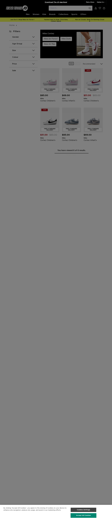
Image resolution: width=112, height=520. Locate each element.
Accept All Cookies (83, 515)
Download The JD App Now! (56, 2)
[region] (56, 512)
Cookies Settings (83, 509)
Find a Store (90, 2)
